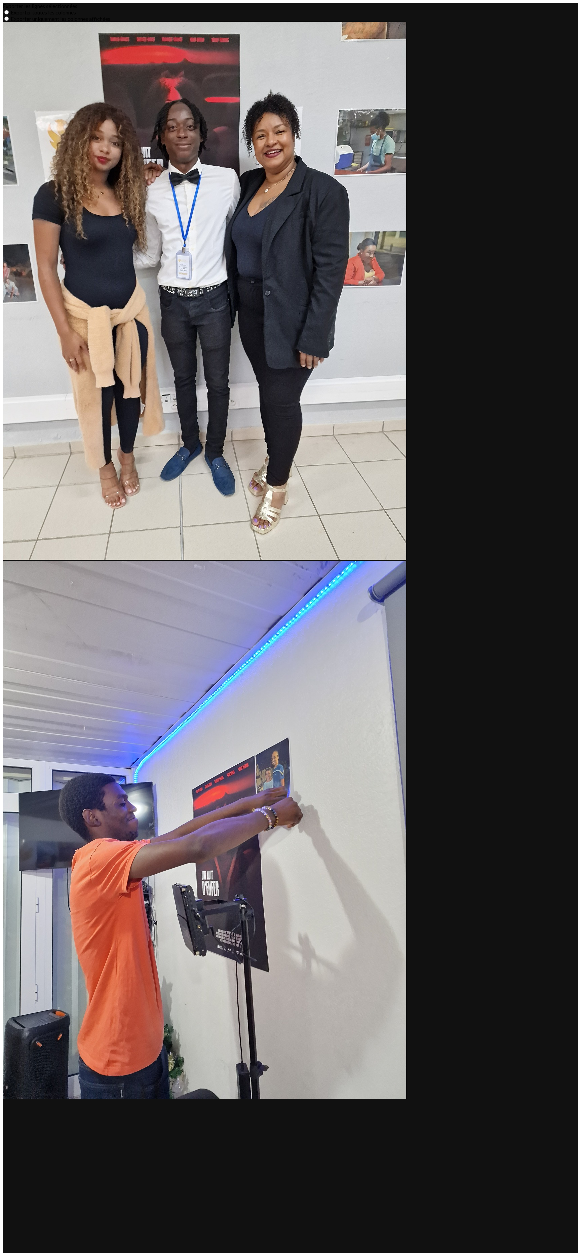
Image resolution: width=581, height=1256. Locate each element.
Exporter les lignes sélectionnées (40, 6)
